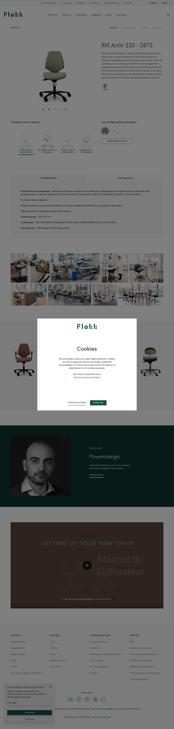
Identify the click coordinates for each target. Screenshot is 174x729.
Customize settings (77, 403)
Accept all (98, 403)
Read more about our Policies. (87, 377)
